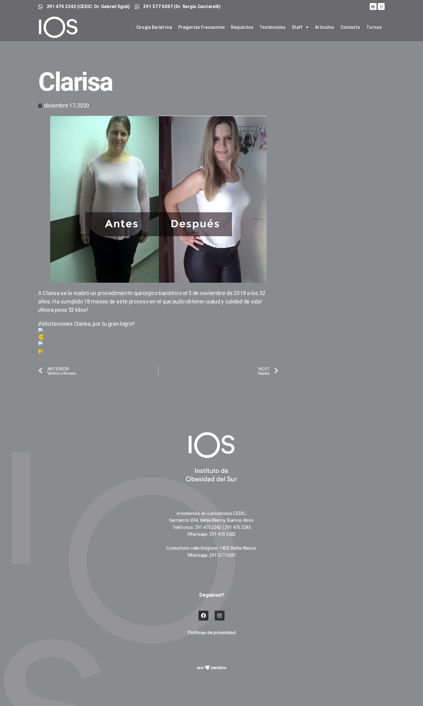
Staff (297, 27)
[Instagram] (381, 6)
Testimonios (272, 27)
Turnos (374, 27)
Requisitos (242, 27)
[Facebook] (373, 6)
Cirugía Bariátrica (154, 27)
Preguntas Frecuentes (201, 27)
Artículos (324, 27)
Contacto (350, 27)
